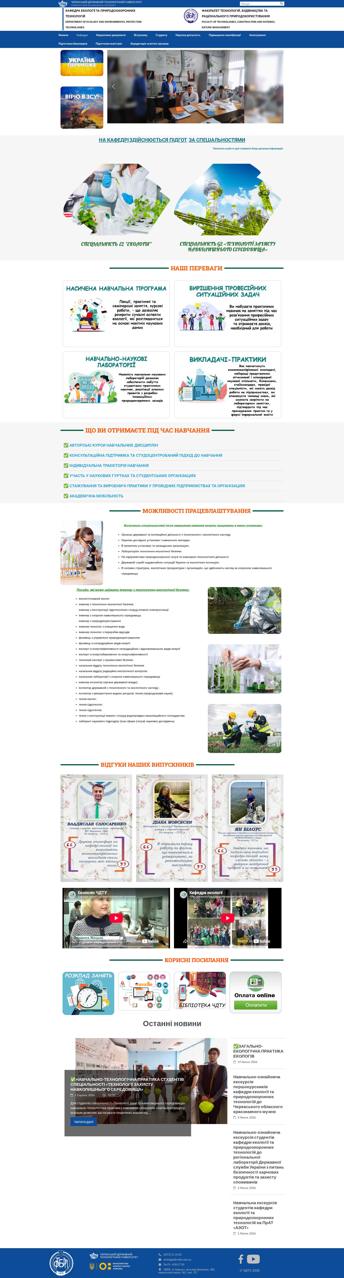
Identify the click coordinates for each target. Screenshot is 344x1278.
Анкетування (257, 35)
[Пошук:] (259, 4)
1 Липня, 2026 (247, 1233)
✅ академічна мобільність (93, 496)
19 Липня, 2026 (247, 1062)
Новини (63, 35)
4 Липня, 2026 (247, 1117)
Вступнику (140, 35)
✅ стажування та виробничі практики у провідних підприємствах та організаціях (154, 485)
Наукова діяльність (188, 35)
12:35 (111, 1095)
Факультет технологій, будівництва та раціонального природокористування (236, 13)
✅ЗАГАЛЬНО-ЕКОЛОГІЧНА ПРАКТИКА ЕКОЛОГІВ (258, 1050)
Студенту (161, 35)
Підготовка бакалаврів (73, 43)
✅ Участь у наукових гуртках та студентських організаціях (130, 475)
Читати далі (83, 1121)
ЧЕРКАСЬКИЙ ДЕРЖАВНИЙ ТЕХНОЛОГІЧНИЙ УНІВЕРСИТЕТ (106, 2)
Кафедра (82, 35)
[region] (195, 86)
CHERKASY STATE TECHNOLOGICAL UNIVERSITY (93, 5)
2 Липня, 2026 (247, 1187)
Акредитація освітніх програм (149, 43)
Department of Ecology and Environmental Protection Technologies (103, 24)
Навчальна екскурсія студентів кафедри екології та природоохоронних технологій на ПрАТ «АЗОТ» (255, 1215)
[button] (113, 86)
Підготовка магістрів (109, 43)
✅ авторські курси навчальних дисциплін (111, 445)
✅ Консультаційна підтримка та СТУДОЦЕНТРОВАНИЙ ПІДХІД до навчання (143, 455)
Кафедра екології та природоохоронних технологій (100, 13)
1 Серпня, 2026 (85, 1095)
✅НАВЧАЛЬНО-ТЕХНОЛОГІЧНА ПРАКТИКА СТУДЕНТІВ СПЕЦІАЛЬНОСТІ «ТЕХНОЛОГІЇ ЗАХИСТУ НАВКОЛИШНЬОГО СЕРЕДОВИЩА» (127, 1084)
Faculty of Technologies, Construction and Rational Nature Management (238, 24)
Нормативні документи (111, 35)
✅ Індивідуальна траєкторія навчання (106, 465)
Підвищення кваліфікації (225, 35)
